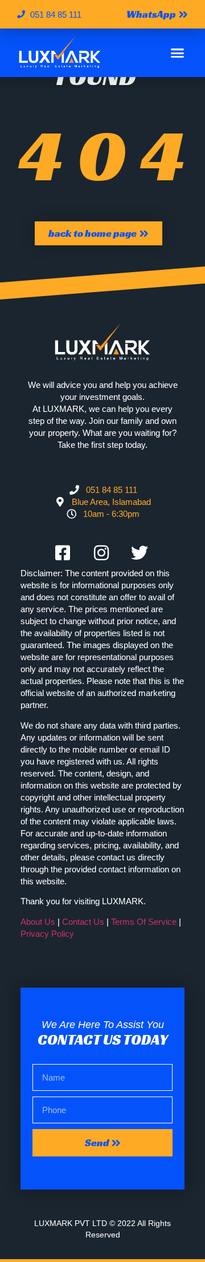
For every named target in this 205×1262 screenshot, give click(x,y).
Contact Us (83, 922)
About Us (37, 922)
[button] (177, 53)
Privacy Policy (47, 934)
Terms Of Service (144, 922)
